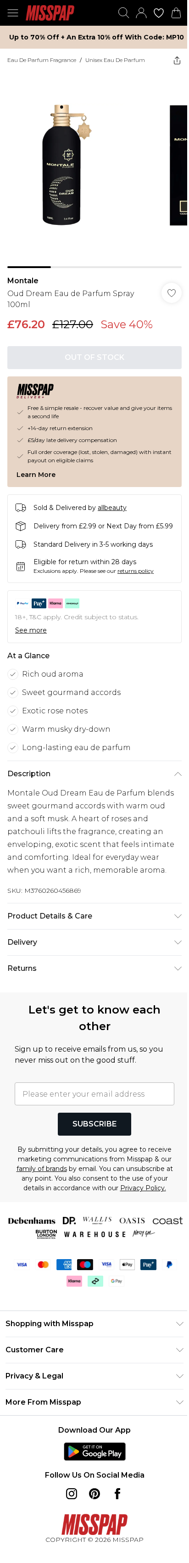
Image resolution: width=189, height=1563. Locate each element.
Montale (23, 280)
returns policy (135, 570)
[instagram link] (71, 1493)
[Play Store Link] (95, 1451)
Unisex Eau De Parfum (115, 59)
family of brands (42, 1169)
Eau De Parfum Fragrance (41, 59)
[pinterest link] (94, 1493)
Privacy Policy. (143, 1188)
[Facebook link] (117, 1493)
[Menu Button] (12, 12)
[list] (94, 170)
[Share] (177, 60)
